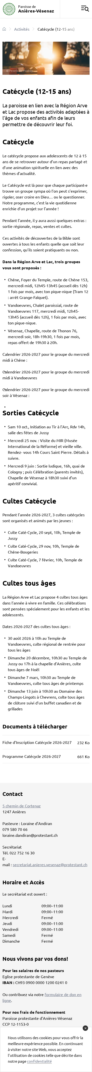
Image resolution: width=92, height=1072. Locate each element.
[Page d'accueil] (4, 29)
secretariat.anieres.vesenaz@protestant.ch (50, 864)
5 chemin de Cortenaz (21, 805)
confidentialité (39, 1061)
